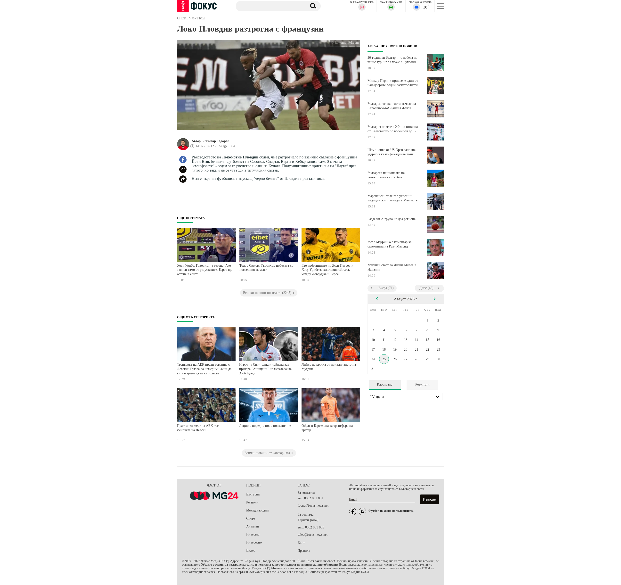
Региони (252, 502)
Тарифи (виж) (308, 520)
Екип (301, 542)
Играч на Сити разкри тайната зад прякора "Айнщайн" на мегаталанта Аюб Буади (265, 369)
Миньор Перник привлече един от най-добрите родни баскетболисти (393, 83)
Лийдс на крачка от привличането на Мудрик (329, 367)
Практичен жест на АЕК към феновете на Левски (198, 428)
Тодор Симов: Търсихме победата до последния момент (266, 268)
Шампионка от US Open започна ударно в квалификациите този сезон (392, 152)
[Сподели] (183, 179)
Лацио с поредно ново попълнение (265, 426)
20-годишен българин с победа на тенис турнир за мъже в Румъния (392, 60)
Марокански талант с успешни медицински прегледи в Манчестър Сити (393, 198)
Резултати (422, 384)
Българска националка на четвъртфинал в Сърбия (386, 175)
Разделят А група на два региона (392, 219)
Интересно (254, 542)
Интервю (252, 534)
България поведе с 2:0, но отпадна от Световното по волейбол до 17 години (393, 129)
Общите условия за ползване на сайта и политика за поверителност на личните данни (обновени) (269, 564)
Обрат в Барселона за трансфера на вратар (327, 428)
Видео (250, 550)
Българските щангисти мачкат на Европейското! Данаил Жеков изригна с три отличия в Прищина (393, 106)
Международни (257, 510)
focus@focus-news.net (313, 505)
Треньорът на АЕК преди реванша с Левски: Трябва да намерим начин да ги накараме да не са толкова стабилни (204, 369)
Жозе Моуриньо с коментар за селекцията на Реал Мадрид (389, 244)
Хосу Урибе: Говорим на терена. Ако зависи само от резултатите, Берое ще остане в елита (204, 270)
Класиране (384, 384)
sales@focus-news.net (312, 534)
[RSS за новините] (362, 511)
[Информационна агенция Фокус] (352, 511)
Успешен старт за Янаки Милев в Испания (392, 267)
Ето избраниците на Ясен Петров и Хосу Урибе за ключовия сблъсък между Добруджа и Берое (327, 270)
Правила (304, 550)
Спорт (250, 518)
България (253, 494)
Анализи (252, 526)
